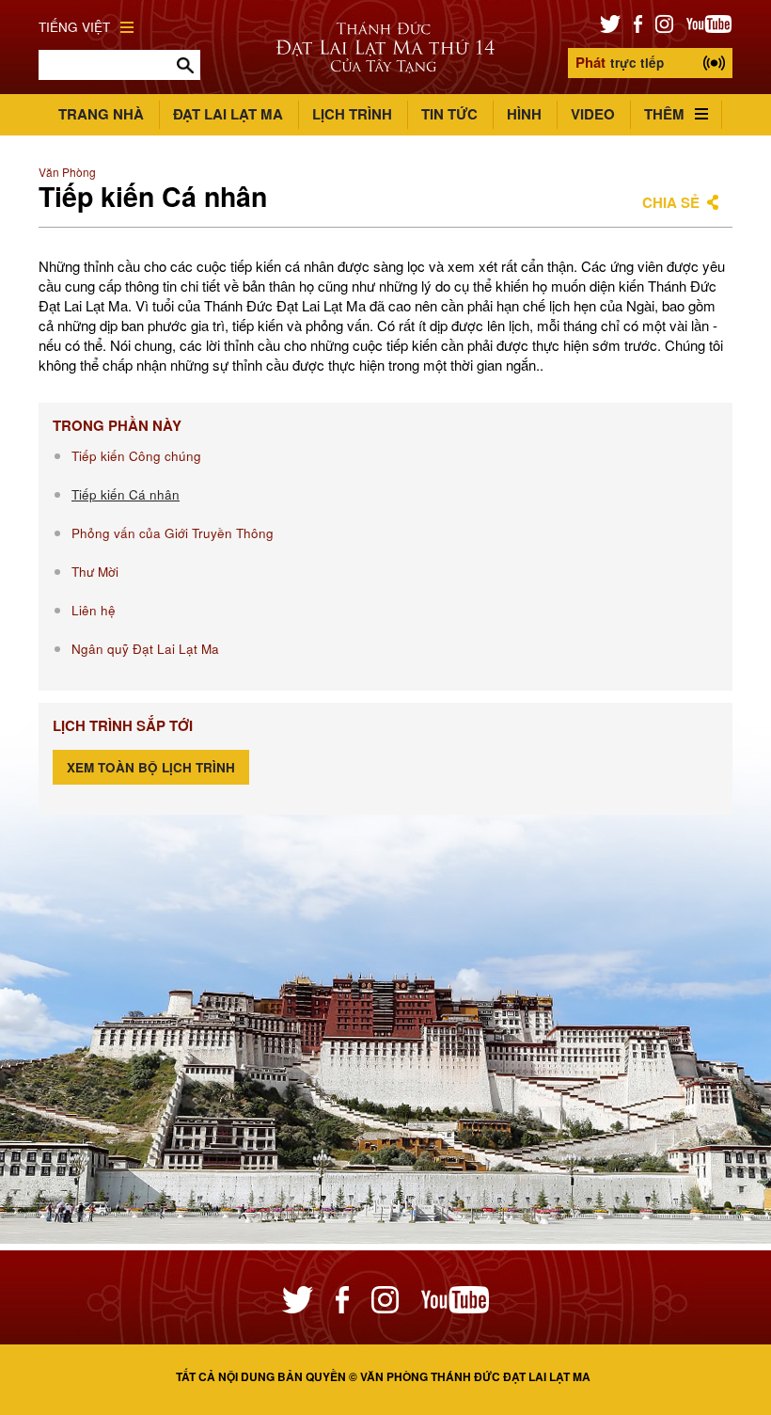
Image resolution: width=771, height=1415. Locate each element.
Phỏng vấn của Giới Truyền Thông (172, 533)
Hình (524, 113)
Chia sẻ (671, 202)
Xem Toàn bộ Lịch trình (151, 767)
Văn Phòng (67, 172)
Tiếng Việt (74, 27)
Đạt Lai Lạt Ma (228, 113)
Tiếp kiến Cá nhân (125, 494)
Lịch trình (352, 113)
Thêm (664, 113)
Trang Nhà (101, 113)
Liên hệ (93, 610)
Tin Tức (449, 113)
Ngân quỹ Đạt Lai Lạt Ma (145, 649)
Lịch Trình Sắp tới (123, 725)
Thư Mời (94, 571)
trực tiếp (619, 62)
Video (593, 113)
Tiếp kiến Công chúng (136, 456)
